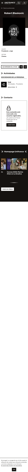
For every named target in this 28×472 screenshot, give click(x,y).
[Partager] (21, 67)
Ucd (11, 51)
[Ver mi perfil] (24, 3)
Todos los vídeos (7, 189)
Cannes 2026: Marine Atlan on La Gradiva (9, 173)
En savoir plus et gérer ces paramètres (11, 465)
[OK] (14, 469)
